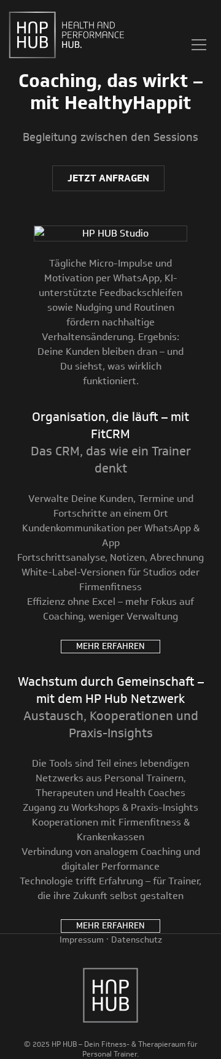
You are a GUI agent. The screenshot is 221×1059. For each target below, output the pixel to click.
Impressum (82, 939)
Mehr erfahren (110, 646)
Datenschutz (136, 939)
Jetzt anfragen (108, 178)
